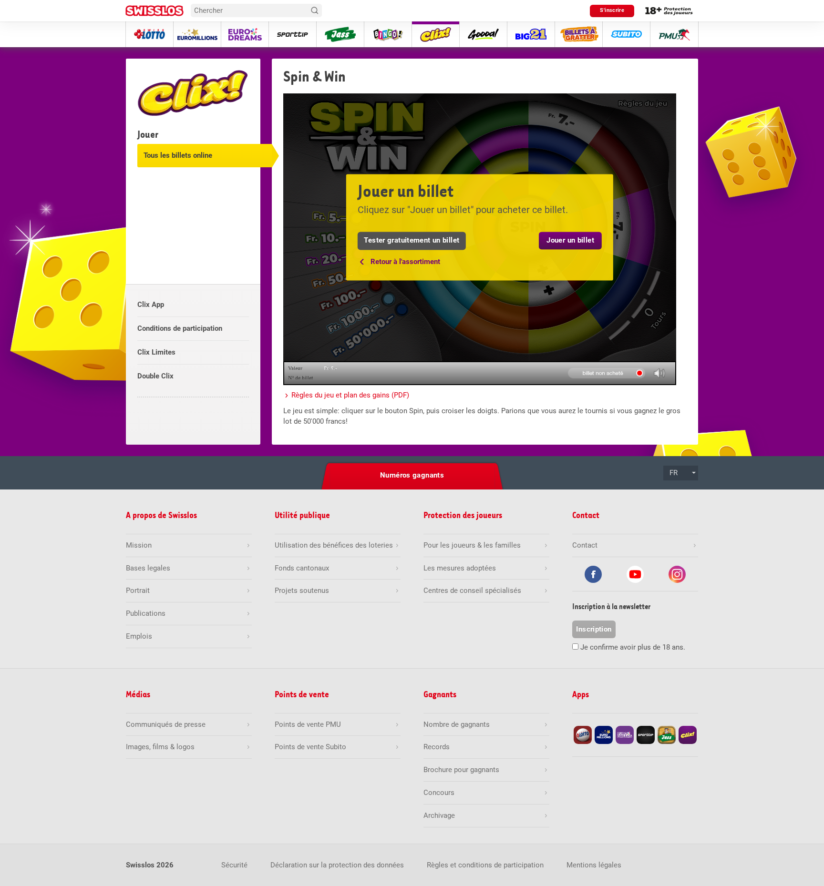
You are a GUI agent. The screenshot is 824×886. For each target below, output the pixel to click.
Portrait (138, 590)
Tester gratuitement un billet (411, 240)
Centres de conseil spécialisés (472, 590)
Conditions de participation (179, 328)
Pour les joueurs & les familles (472, 545)
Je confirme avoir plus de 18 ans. (632, 647)
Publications (145, 613)
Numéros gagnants (412, 475)
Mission (139, 545)
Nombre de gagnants (456, 724)
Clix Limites (156, 352)
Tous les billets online (178, 155)
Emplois (139, 636)
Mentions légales (593, 865)
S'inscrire (612, 10)
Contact (584, 545)
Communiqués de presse (166, 724)
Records (436, 747)
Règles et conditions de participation (485, 865)
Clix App (150, 304)
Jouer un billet (570, 240)
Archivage (439, 815)
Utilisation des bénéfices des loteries (334, 545)
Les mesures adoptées (459, 568)
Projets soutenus (302, 590)
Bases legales (148, 568)
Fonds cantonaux (302, 568)
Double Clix (155, 376)
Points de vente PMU (308, 724)
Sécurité (234, 865)
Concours (438, 792)
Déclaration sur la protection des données (337, 865)
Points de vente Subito (310, 747)
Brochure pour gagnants (461, 769)
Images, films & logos (160, 747)
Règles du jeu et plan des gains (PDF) (350, 395)
